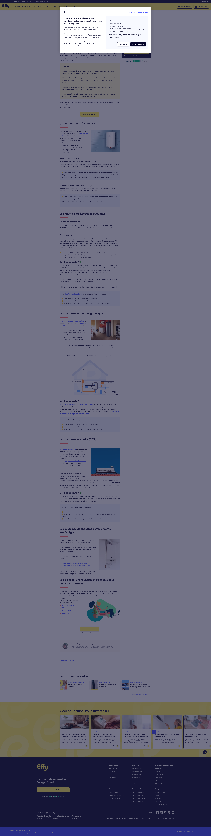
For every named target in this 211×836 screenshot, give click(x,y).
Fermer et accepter (138, 44)
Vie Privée (76, 48)
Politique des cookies (86, 45)
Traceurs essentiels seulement (137, 12)
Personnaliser (123, 44)
